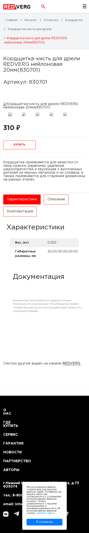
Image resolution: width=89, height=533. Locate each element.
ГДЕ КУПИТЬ (8, 424)
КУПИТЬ (19, 145)
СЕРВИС (8, 434)
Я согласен (44, 522)
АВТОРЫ (8, 470)
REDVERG (71, 363)
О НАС (7, 412)
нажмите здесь (45, 513)
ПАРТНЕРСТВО (8, 461)
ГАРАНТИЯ (8, 443)
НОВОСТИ (8, 452)
